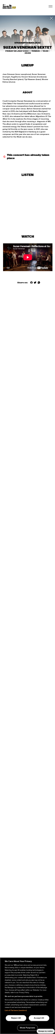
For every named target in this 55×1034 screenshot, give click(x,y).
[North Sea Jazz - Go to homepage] (9, 6)
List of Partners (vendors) (16, 1010)
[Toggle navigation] (50, 6)
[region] (27, 995)
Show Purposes (27, 1027)
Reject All (16, 1018)
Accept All (39, 1018)
